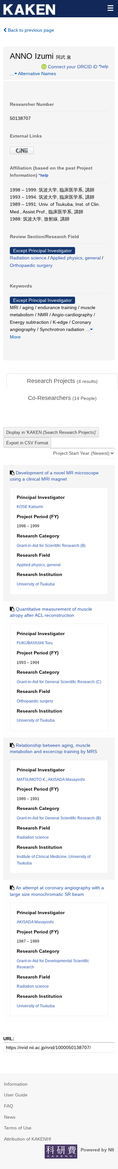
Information (16, 1084)
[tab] (62, 381)
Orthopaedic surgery (31, 265)
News (9, 1117)
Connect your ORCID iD (72, 66)
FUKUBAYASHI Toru (35, 643)
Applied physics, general (75, 257)
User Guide (16, 1094)
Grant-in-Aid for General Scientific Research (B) (59, 818)
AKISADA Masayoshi (66, 779)
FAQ (8, 1106)
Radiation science (28, 257)
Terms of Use (17, 1127)
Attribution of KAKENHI (27, 1139)
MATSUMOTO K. (31, 779)
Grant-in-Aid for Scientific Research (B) (51, 545)
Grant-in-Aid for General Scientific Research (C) (59, 682)
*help (103, 66)
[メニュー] (110, 7)
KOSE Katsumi (30, 506)
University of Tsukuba (36, 584)
